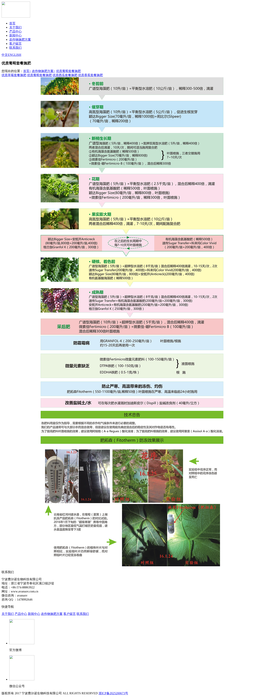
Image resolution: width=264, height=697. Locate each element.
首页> (27, 71)
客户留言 (15, 43)
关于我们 (15, 27)
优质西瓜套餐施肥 (65, 75)
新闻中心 (15, 35)
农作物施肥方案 (20, 39)
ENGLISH (14, 54)
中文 (5, 54)
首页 (12, 23)
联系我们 (15, 47)
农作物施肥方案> (43, 71)
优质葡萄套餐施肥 (68, 71)
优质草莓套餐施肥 (14, 75)
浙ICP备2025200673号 (113, 693)
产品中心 (15, 31)
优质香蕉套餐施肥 (90, 75)
